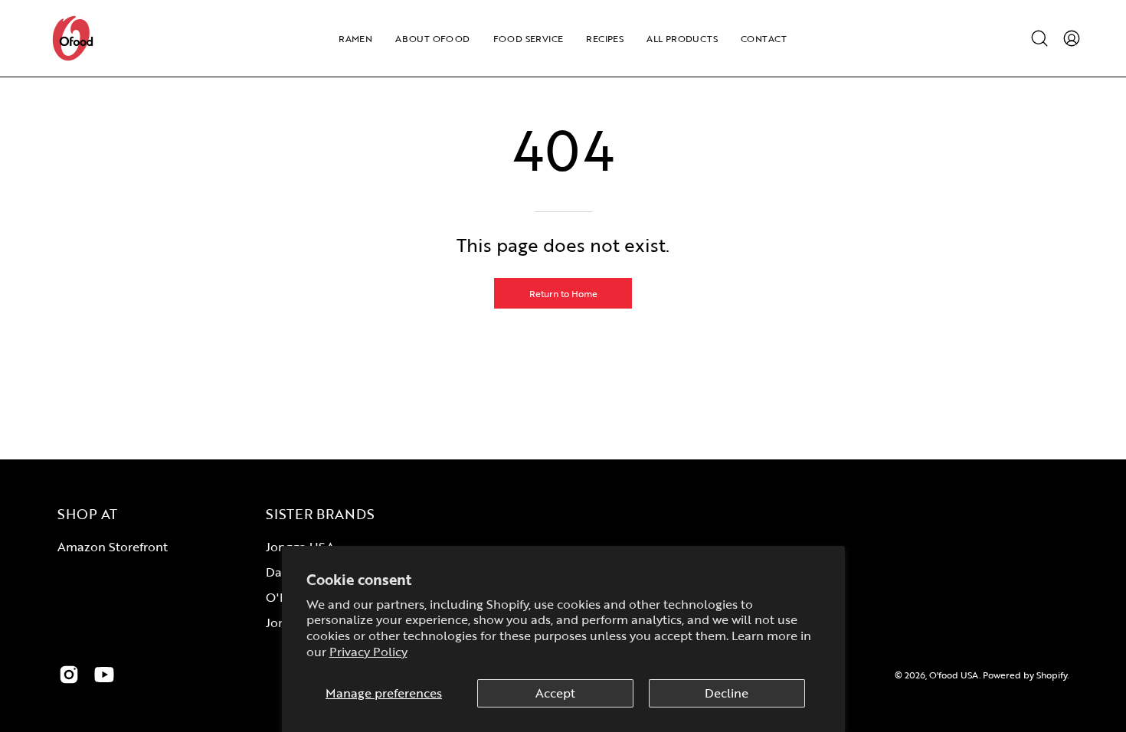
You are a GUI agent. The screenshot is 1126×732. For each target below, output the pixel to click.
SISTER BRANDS (320, 513)
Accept (555, 693)
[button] (1039, 38)
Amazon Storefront (112, 547)
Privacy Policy (368, 651)
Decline (726, 693)
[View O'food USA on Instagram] (68, 674)
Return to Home (563, 293)
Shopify (1051, 674)
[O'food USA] (73, 38)
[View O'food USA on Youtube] (104, 674)
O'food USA (954, 674)
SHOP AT (87, 513)
